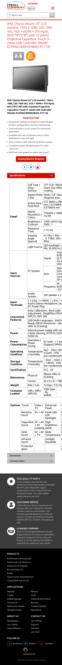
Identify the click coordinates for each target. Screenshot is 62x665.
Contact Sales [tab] (17, 461)
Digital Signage (14, 599)
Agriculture (36, 610)
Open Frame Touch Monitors (20, 577)
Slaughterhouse (14, 610)
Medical (10, 591)
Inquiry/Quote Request (31, 158)
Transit (10, 595)
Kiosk (33, 595)
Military (34, 591)
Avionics (34, 602)
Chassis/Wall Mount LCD (18, 580)
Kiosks (10, 573)
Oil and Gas (12, 602)
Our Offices (36, 621)
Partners (35, 628)
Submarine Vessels (15, 606)
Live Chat (35, 632)
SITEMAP (33, 3)
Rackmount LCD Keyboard (19, 558)
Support (35, 624)
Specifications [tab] (17, 175)
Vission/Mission (14, 628)
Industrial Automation (41, 599)
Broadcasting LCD (15, 569)
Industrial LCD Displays (17, 566)
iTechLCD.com (23, 660)
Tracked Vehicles (39, 606)
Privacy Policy (39, 660)
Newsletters (12, 621)
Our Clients (12, 624)
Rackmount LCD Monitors (18, 562)
